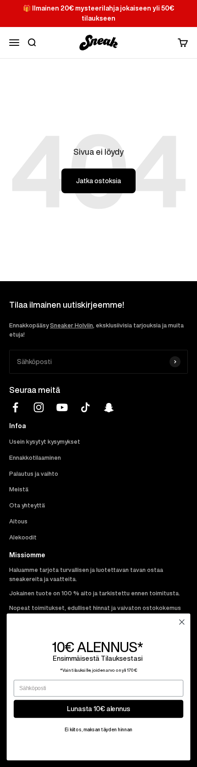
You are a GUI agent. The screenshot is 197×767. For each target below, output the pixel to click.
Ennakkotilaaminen (35, 458)
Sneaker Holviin (71, 325)
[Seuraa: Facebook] (15, 407)
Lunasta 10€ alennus (98, 708)
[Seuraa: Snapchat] (109, 407)
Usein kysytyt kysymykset (44, 442)
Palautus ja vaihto (33, 474)
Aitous (18, 521)
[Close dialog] (182, 622)
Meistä (18, 489)
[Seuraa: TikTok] (85, 407)
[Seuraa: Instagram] (39, 407)
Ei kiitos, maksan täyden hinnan (98, 729)
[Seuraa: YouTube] (62, 407)
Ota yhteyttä (27, 505)
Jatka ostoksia (98, 181)
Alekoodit (23, 537)
